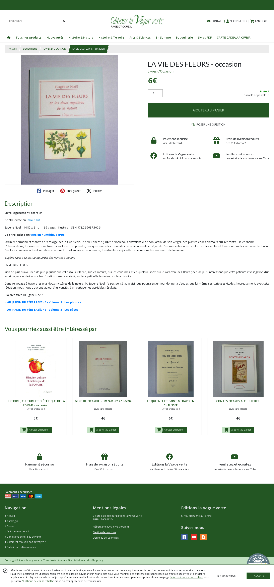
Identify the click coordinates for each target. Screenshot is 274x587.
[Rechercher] (64, 21)
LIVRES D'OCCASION (55, 48)
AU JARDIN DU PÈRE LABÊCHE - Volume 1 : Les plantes (44, 302)
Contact (11, 526)
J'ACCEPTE (258, 575)
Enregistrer (73, 191)
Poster (97, 191)
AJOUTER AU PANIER (208, 110)
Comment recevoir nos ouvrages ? (26, 542)
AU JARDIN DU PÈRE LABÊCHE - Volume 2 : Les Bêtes (42, 309)
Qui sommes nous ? (17, 531)
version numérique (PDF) (47, 235)
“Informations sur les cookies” (186, 577)
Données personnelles (106, 537)
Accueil (13, 48)
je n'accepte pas (226, 575)
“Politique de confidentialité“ (38, 581)
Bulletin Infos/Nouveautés (21, 547)
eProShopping (95, 560)
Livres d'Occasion (161, 71)
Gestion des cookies (104, 532)
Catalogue (12, 521)
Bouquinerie (30, 48)
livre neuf (34, 220)
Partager (48, 191)
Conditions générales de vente (24, 536)
